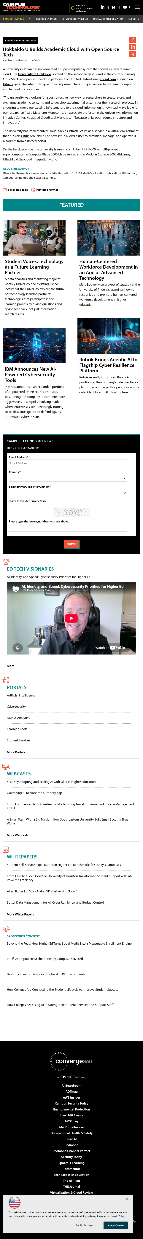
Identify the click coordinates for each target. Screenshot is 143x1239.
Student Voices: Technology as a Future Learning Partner (34, 266)
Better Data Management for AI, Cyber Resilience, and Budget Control (55, 902)
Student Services (18, 740)
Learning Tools (17, 729)
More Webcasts (18, 835)
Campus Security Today (71, 1103)
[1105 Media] (71, 1077)
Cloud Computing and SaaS (20, 40)
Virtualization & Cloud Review (71, 1192)
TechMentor (71, 1169)
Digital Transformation (108, 18)
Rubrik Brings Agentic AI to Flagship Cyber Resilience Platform (108, 365)
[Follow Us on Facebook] (119, 7)
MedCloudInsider (71, 1127)
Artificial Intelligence (21, 695)
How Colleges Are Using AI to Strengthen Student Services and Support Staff (60, 1005)
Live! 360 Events (71, 1115)
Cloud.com (108, 79)
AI (30, 18)
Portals (16, 687)
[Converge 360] (71, 1061)
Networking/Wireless (75, 18)
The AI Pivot (71, 1180)
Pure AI (71, 1139)
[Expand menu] (137, 8)
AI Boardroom (71, 1085)
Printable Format (47, 189)
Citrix (25, 136)
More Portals (16, 752)
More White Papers (20, 914)
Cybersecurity (16, 706)
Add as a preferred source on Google (85, 8)
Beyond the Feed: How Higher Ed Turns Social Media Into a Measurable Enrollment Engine (69, 943)
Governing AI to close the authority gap (34, 793)
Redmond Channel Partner (71, 1151)
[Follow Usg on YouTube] (125, 7)
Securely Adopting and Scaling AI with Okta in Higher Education (51, 782)
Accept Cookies (115, 1225)
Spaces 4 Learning (71, 1163)
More (10, 666)
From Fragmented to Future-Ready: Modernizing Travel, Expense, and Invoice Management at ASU (70, 806)
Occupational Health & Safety (71, 1133)
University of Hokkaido (34, 74)
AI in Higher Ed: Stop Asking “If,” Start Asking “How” (42, 891)
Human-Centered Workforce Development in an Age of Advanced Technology (108, 269)
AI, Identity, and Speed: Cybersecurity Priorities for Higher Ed (48, 577)
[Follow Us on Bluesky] (113, 7)
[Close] (127, 1199)
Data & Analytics (18, 718)
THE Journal (71, 1186)
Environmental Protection (71, 1109)
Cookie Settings (84, 1225)
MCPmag (71, 1121)
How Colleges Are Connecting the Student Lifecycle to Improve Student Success (62, 990)
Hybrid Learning (46, 18)
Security (133, 18)
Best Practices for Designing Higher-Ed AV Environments (46, 974)
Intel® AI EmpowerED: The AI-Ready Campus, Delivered (45, 959)
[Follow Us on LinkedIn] (102, 7)
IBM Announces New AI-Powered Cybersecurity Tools (30, 374)
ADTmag (72, 1091)
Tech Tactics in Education (71, 1175)
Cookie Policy (118, 1215)
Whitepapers (22, 856)
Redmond (71, 1145)
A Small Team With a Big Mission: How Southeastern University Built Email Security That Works (67, 821)
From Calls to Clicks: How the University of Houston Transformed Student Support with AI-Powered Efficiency (69, 878)
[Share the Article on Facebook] (133, 40)
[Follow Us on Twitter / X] (108, 7)
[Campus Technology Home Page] (21, 7)
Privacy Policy (38, 501)
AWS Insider (71, 1097)
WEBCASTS (19, 773)
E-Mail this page (18, 189)
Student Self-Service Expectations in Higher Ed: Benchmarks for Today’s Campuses (64, 865)
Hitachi (8, 84)
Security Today (71, 1157)
